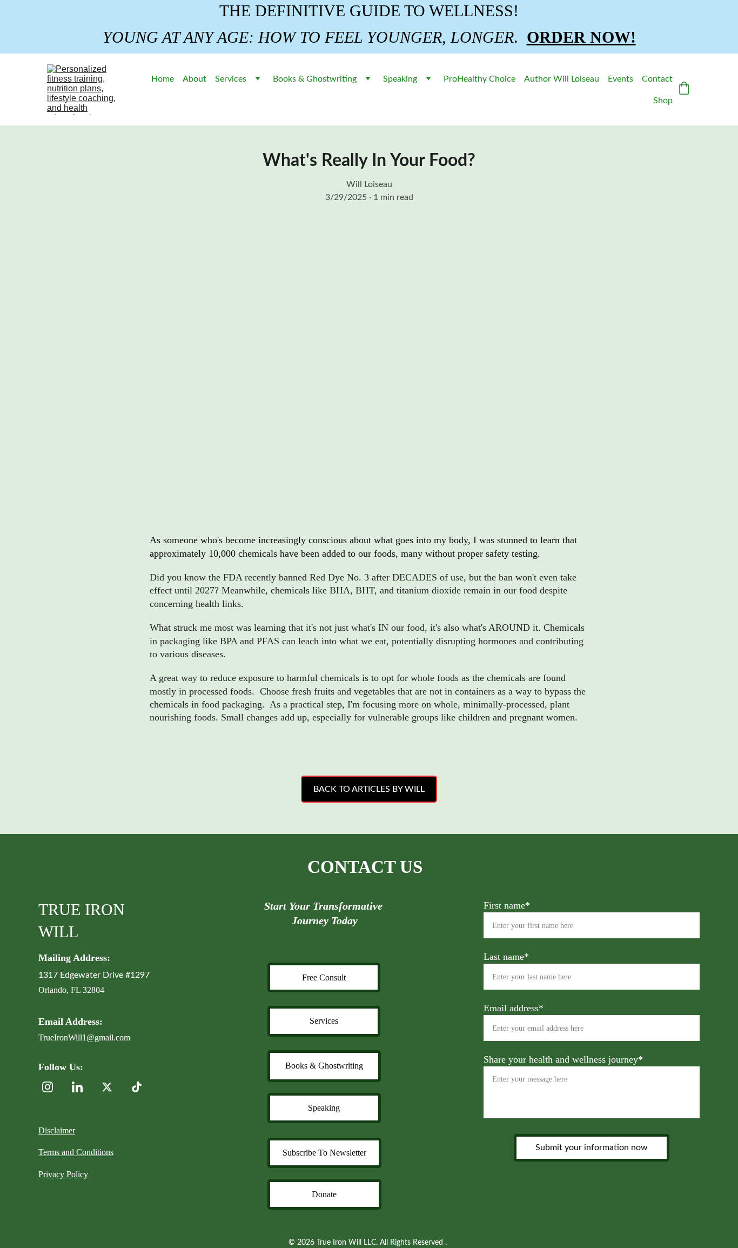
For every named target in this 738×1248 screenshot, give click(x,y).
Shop (663, 100)
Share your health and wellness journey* (563, 1059)
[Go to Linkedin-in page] (82, 1087)
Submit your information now (591, 1147)
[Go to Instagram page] (53, 1087)
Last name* (506, 956)
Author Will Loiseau (561, 79)
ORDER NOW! (581, 37)
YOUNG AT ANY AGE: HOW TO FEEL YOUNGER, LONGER (308, 37)
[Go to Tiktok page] (136, 1087)
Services (230, 79)
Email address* (514, 1008)
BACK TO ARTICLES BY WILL (369, 789)
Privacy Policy (63, 1174)
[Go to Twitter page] (112, 1087)
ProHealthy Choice (479, 79)
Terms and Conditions (75, 1152)
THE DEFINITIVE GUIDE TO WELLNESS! (369, 10)
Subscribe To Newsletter (324, 1152)
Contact (657, 79)
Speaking (400, 79)
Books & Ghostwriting (315, 79)
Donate (324, 1194)
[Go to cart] (684, 89)
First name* (507, 905)
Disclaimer (56, 1130)
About (194, 79)
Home (162, 79)
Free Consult (324, 977)
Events (620, 79)
